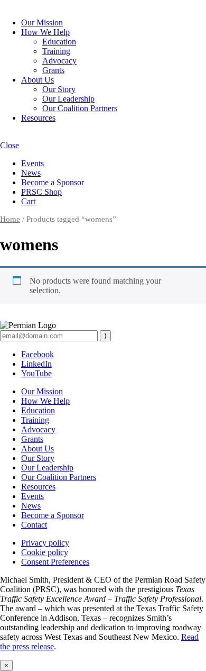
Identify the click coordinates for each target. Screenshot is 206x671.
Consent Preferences (55, 561)
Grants (53, 70)
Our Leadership (68, 98)
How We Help (45, 32)
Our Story (59, 89)
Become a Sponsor (52, 182)
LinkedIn (36, 363)
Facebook (37, 354)
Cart (28, 201)
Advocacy (59, 60)
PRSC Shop (41, 191)
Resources (38, 117)
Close (9, 145)
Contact (34, 524)
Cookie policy (44, 552)
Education (59, 41)
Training (56, 51)
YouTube (36, 373)
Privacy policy (45, 542)
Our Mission (42, 22)
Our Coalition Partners (79, 108)
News (31, 172)
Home (10, 219)
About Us (37, 79)
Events (32, 163)
